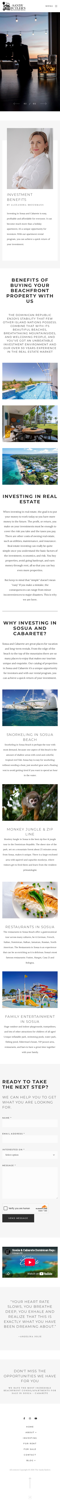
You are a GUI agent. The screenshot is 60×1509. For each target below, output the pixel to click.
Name (7, 1118)
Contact (30, 1455)
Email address (13, 1134)
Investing (30, 1438)
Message (9, 1165)
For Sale (30, 1449)
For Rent (29, 1443)
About (30, 1432)
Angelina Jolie (30, 1336)
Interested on (13, 1149)
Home (30, 1427)
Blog (30, 1460)
